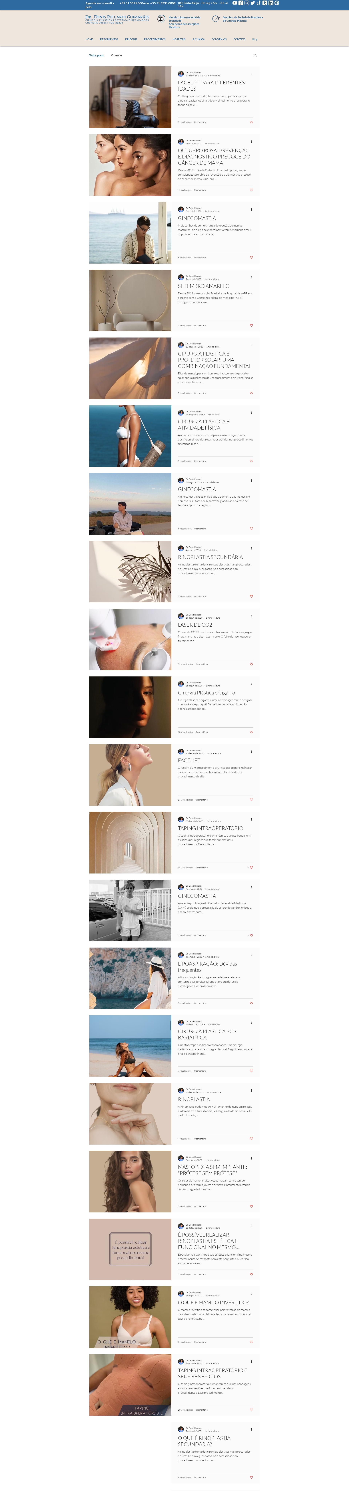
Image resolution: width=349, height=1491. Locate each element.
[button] (255, 56)
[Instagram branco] (246, 3)
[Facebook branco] (240, 3)
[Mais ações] (252, 74)
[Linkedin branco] (270, 3)
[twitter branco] (252, 3)
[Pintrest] (276, 3)
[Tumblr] (264, 3)
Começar (116, 55)
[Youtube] (234, 3)
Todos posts (96, 55)
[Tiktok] (258, 3)
